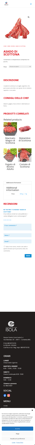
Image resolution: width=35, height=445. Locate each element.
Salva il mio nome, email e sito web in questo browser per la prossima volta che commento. (16, 249)
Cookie (13, 442)
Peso (5, 67)
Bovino (13, 46)
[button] (32, 410)
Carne (8, 46)
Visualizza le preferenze (17, 438)
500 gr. (22, 194)
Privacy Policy (19, 442)
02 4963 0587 (8, 386)
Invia (28, 256)
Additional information (13, 182)
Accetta (17, 429)
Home (5, 46)
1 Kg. (25, 194)
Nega (17, 434)
